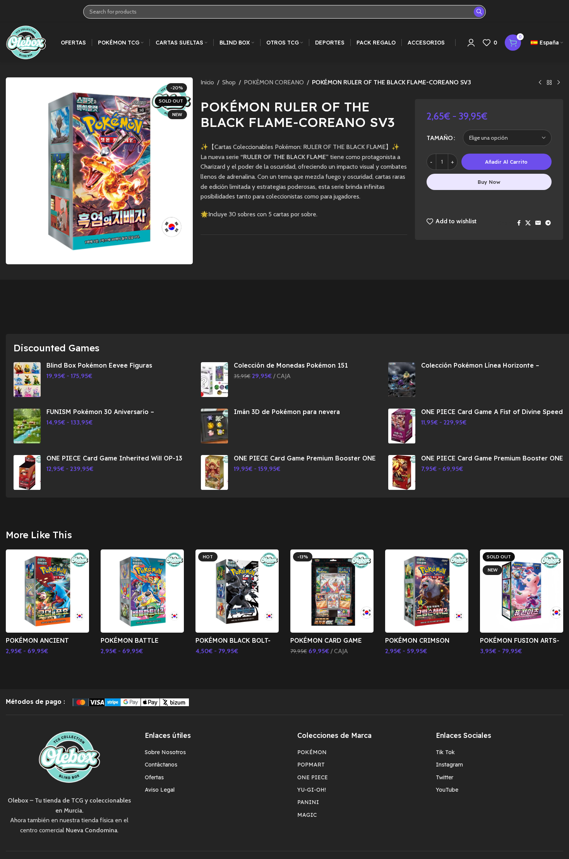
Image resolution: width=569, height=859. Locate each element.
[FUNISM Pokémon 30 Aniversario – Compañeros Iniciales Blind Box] (27, 426)
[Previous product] (540, 82)
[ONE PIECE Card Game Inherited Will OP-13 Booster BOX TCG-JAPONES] (27, 472)
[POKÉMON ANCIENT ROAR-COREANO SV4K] (47, 591)
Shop (229, 82)
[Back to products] (549, 82)
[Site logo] (26, 42)
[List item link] (215, 752)
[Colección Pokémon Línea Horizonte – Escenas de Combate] (401, 379)
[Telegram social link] (548, 223)
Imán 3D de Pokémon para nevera (287, 412)
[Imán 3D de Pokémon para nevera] (214, 426)
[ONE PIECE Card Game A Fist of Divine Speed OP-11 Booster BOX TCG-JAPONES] (401, 426)
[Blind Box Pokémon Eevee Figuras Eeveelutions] (27, 379)
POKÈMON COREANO (274, 82)
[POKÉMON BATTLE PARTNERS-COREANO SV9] (142, 591)
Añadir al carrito (506, 162)
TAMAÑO (440, 138)
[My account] (471, 42)
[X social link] (528, 223)
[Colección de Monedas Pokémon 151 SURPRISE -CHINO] (214, 379)
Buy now (489, 182)
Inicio (207, 82)
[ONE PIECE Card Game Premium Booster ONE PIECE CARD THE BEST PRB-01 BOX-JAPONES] (214, 472)
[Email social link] (538, 223)
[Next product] (558, 82)
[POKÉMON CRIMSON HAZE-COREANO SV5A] (426, 591)
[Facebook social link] (519, 223)
